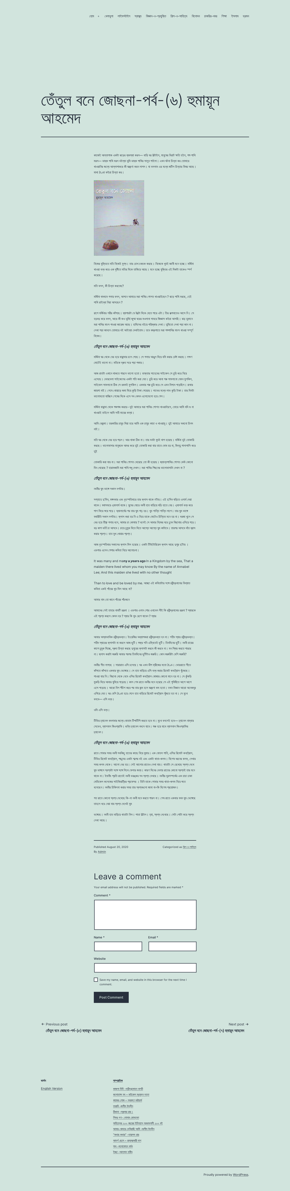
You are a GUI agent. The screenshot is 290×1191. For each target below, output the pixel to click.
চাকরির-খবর (210, 16)
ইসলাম (234, 16)
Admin (102, 851)
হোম (91, 16)
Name (99, 937)
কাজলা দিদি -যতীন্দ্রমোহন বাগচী (128, 1089)
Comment (102, 895)
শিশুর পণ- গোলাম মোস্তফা (126, 1117)
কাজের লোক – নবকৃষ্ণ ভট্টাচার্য (127, 1100)
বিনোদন (196, 16)
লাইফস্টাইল (124, 16)
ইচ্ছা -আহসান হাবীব (122, 1152)
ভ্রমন (246, 16)
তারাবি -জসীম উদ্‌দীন (123, 1106)
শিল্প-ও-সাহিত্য (179, 16)
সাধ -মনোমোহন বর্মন (123, 1146)
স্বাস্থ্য (138, 16)
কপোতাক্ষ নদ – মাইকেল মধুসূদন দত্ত (131, 1094)
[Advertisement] (145, 60)
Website (100, 958)
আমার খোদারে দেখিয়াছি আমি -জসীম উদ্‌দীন (133, 1129)
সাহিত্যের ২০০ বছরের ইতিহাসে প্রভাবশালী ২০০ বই (138, 1123)
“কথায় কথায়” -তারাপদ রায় (126, 1134)
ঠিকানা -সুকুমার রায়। (123, 1112)
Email (153, 937)
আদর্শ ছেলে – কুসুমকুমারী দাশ (127, 1140)
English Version (52, 1088)
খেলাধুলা (109, 16)
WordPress (240, 1174)
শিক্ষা (224, 16)
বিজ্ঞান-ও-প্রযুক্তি (156, 16)
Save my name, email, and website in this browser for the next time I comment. (143, 982)
